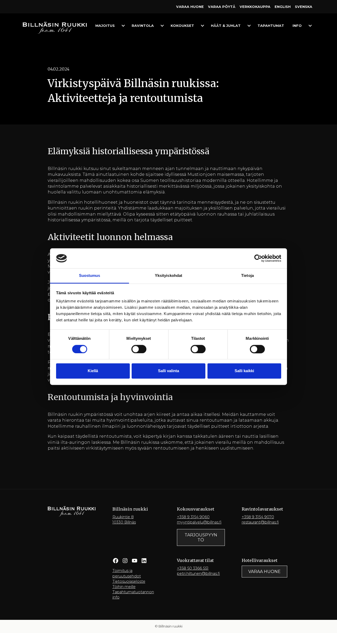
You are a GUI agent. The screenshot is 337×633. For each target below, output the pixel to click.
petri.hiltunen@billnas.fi (198, 573)
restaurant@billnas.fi (260, 522)
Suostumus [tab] (89, 275)
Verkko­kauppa (255, 7)
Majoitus (105, 26)
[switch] (138, 349)
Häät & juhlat (226, 26)
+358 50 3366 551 (193, 568)
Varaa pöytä (221, 7)
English (283, 7)
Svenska (303, 7)
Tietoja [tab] (247, 275)
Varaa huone (190, 7)
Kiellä (93, 371)
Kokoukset (182, 26)
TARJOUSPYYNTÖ (201, 537)
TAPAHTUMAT (270, 26)
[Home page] (55, 27)
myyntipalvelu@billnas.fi (199, 522)
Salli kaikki (244, 371)
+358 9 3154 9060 (193, 517)
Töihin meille (124, 586)
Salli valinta (168, 371)
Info (297, 26)
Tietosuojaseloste (128, 581)
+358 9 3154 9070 (258, 517)
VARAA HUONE (264, 571)
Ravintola (143, 26)
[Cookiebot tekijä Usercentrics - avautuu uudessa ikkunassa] (258, 258)
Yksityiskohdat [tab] (168, 275)
